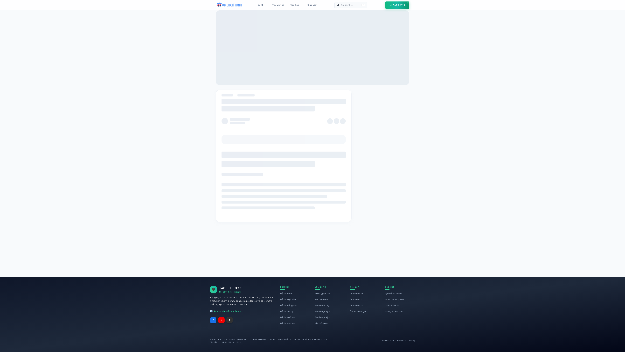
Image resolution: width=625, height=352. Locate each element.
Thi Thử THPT (321, 323)
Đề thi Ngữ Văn (288, 299)
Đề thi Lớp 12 (356, 305)
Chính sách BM (388, 341)
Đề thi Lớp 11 (356, 299)
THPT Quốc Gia (322, 293)
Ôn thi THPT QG (358, 311)
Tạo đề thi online (393, 293)
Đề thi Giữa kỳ (322, 305)
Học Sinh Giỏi (321, 299)
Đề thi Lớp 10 (356, 293)
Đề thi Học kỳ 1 (322, 311)
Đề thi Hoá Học (288, 317)
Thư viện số (278, 5)
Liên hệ (412, 341)
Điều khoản (401, 341)
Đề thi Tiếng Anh (288, 305)
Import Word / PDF (394, 299)
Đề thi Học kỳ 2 (322, 317)
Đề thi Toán (286, 293)
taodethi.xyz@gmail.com (227, 311)
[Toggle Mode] (380, 5)
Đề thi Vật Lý (286, 311)
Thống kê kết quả (394, 311)
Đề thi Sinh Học (288, 323)
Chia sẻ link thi (392, 305)
